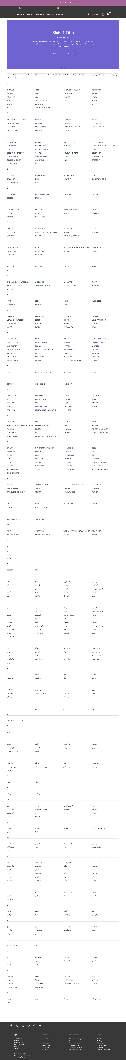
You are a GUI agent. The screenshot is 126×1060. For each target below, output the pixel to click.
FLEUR (9, 213)
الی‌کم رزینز (39, 626)
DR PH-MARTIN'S (13, 183)
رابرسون (10, 763)
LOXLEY (95, 323)
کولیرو (65, 880)
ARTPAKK (66, 104)
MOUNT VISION (13, 360)
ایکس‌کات (66, 633)
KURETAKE (67, 304)
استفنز (65, 611)
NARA (9, 372)
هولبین (9, 964)
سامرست (38, 806)
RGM (65, 425)
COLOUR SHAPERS (70, 153)
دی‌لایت (65, 751)
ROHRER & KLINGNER (100, 429)
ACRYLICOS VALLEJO (71, 90)
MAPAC (38, 346)
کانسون (94, 866)
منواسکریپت (67, 930)
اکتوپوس (94, 622)
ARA (36, 97)
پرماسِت (94, 674)
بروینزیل (66, 652)
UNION (9, 507)
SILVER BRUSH (69, 455)
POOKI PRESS (68, 406)
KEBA (37, 301)
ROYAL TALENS (12, 436)
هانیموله (66, 957)
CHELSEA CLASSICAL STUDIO (103, 146)
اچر (36, 608)
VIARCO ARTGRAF (13, 519)
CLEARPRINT (68, 149)
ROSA (37, 433)
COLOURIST (96, 153)
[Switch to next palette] (89, 14)
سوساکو (38, 813)
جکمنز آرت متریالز (69, 709)
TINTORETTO (68, 488)
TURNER (95, 492)
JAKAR (94, 282)
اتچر (8, 608)
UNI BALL (95, 504)
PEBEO (9, 399)
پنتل (64, 678)
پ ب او (9, 674)
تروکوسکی (10, 693)
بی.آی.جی (38, 659)
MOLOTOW (67, 357)
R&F (36, 422)
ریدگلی (9, 770)
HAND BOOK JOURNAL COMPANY (76, 248)
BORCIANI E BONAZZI (71, 127)
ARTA (65, 101)
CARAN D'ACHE (98, 142)
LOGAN (66, 323)
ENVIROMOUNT (69, 194)
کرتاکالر (37, 870)
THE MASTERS (12, 488)
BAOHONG (39, 120)
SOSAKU (10, 462)
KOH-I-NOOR (11, 304)
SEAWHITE (11, 452)
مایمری (9, 930)
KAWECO (10, 301)
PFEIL (37, 403)
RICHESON (11, 429)
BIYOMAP (38, 123)
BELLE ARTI (67, 120)
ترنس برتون (96, 690)
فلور (36, 847)
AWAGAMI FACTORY (42, 108)
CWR (37, 164)
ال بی (9, 626)
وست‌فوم (66, 976)
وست (37, 976)
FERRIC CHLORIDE (70, 210)
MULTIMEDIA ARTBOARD (72, 360)
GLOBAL (66, 232)
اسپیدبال (66, 608)
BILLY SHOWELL (13, 123)
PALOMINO (39, 396)
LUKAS (9, 327)
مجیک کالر (38, 930)
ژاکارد (9, 794)
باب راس (10, 648)
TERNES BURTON (41, 485)
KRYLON (38, 304)
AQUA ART (11, 97)
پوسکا (94, 678)
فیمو (8, 851)
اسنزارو (94, 619)
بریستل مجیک (96, 652)
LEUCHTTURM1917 (99, 320)
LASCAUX (67, 316)
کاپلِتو (8, 862)
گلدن (36, 896)
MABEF (66, 339)
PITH (8, 406)
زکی (8, 782)
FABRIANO (39, 210)
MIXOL (65, 353)
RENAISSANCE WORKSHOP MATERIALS (20, 425)
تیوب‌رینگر (66, 697)
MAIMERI (66, 342)
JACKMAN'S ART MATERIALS (18, 282)
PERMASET (11, 403)
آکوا (36, 592)
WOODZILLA (96, 535)
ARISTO (94, 97)
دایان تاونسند (11, 748)
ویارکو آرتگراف (68, 980)
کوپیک (65, 877)
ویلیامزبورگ (96, 983)
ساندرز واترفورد (68, 806)
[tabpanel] (63, 44)
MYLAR (94, 360)
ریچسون (94, 767)
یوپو (36, 999)
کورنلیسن (38, 880)
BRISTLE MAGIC (98, 127)
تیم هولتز (10, 697)
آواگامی (37, 596)
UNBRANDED (68, 504)
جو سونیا (95, 709)
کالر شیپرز (10, 866)
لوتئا (93, 911)
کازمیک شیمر (96, 862)
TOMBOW (95, 488)
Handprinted (12, 251)
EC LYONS (11, 194)
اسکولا (37, 619)
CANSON (38, 142)
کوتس (94, 877)
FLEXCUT (38, 213)
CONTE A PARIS (41, 156)
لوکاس (9, 915)
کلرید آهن (95, 873)
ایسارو (9, 633)
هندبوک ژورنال (68, 961)
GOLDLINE (11, 236)
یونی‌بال (65, 999)
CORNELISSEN (97, 156)
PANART (66, 396)
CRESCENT (96, 160)
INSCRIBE (38, 267)
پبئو (64, 674)
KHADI (65, 301)
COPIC (65, 156)
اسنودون (10, 622)
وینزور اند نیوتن (12, 987)
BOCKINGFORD (41, 127)
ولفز (8, 980)
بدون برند (66, 648)
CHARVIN (67, 146)
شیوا (36, 832)
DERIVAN (38, 179)
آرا (36, 582)
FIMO (94, 210)
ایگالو (93, 633)
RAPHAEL (67, 422)
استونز (9, 615)
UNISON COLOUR (41, 507)
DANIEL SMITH (69, 175)
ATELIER (10, 108)
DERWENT (67, 179)
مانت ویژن (67, 927)
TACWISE (10, 485)
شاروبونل (38, 828)
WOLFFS (66, 535)
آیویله (93, 596)
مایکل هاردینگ (96, 927)
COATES (95, 149)
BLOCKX (66, 123)
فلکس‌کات (10, 847)
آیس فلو (66, 596)
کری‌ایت (9, 873)
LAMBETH (10, 316)
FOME (65, 213)
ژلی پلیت (38, 794)
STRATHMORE (68, 469)
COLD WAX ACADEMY (15, 153)
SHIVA (37, 455)
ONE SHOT (67, 384)
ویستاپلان (95, 980)
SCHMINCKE (68, 448)
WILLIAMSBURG (98, 531)
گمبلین (94, 896)
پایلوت (37, 674)
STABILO (10, 466)
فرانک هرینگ (67, 843)
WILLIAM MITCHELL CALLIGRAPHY (76, 531)
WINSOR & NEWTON (42, 535)
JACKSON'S (39, 282)
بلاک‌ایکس (38, 655)
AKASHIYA (11, 94)
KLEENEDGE (96, 301)
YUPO (9, 558)
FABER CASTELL (13, 210)
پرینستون (10, 678)
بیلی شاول (95, 659)
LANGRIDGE (39, 316)
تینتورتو (37, 697)
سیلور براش (11, 816)
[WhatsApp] (28, 1026)
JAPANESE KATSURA (15, 286)
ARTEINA (95, 101)
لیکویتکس (95, 915)
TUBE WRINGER (69, 492)
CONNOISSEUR (12, 156)
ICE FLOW (10, 267)
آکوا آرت (66, 592)
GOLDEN (95, 232)
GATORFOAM (40, 229)
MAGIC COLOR (12, 342)
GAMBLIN (10, 229)
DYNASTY (39, 183)
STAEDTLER (39, 466)
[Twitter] (17, 1026)
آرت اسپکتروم (68, 582)
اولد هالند (38, 629)
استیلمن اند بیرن (68, 615)
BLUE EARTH (97, 123)
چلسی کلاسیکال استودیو (15, 720)
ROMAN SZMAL (13, 433)
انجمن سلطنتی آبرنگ (98, 626)
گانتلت (9, 892)
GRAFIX (38, 236)
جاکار (8, 709)
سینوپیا (37, 816)
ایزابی (94, 629)
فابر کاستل (10, 843)
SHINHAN (10, 455)
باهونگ (37, 648)
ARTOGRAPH (40, 104)
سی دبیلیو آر (96, 813)
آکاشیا (9, 592)
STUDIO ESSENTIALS (100, 469)
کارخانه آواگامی (68, 862)
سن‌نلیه (94, 809)
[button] (20, 8)
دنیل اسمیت (39, 751)
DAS (93, 175)
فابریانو (37, 843)
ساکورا (9, 806)
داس (36, 744)
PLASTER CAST (41, 406)
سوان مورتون (11, 813)
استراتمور (38, 611)
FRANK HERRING (98, 213)
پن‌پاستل (38, 678)
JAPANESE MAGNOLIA (43, 286)
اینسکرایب (10, 636)
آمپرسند (94, 592)
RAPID (94, 422)
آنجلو (8, 596)
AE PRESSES (96, 90)
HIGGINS (95, 251)
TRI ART (38, 492)
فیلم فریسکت (96, 847)
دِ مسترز (10, 744)
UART (9, 504)
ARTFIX (9, 104)
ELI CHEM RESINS (42, 194)
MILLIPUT (38, 353)
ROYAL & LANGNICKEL (100, 433)
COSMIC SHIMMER (14, 160)
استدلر (9, 611)
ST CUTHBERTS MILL (100, 462)
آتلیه (8, 582)
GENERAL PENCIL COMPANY (46, 232)
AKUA (37, 94)
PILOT (65, 403)
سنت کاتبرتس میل (41, 809)
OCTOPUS (11, 384)
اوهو (64, 629)
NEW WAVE (67, 372)
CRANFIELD (39, 160)
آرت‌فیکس (66, 585)
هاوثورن (94, 957)
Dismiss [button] (73, 3)
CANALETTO (11, 142)
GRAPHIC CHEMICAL (71, 236)
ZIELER (37, 570)
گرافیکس (95, 892)
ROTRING (66, 433)
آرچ (36, 589)
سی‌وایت (66, 816)
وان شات (10, 976)
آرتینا (8, 589)
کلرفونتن (66, 873)
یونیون (9, 1002)
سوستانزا (66, 813)
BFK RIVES (96, 120)
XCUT (9, 546)
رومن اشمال (96, 763)
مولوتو (94, 930)
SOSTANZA (39, 462)
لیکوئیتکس (66, 915)
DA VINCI (10, 175)
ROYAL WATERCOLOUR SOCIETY (47, 436)
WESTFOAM (39, 531)
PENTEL (95, 399)
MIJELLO (95, 350)
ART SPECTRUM (41, 101)
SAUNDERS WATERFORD (44, 448)
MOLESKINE (39, 357)
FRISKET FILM (40, 217)
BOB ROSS (11, 127)
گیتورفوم (10, 899)
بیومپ (9, 663)
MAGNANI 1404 (41, 342)
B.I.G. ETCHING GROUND (16, 120)
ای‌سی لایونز (39, 633)
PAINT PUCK (11, 396)
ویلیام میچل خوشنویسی (71, 983)
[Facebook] (11, 1026)
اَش (36, 622)
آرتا (8, 585)
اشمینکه (66, 622)
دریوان (94, 748)
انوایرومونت (11, 629)
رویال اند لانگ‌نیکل (41, 767)
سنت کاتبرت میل (12, 809)
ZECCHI (10, 570)
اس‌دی (94, 615)
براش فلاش (96, 648)
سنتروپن (66, 809)
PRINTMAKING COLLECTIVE (45, 410)
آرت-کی (94, 582)
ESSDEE (10, 198)
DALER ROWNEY (41, 175)
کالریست (38, 866)
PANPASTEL (96, 396)
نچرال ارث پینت (12, 945)
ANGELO (95, 94)
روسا (65, 763)
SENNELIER (67, 452)
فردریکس (95, 843)
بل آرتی (9, 655)
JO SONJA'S (96, 286)
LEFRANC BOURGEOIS (15, 320)
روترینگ (37, 763)
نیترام (37, 945)
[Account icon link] (102, 14)
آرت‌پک (37, 585)
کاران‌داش (38, 862)
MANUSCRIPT (12, 346)
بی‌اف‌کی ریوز (68, 659)
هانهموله (38, 957)
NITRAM (95, 372)
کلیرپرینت (10, 877)
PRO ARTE (67, 410)
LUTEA (37, 327)
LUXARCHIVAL (68, 327)
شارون (65, 828)
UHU (37, 504)
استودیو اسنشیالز (97, 611)
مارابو (37, 927)
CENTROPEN (12, 146)
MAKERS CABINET (99, 342)
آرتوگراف (95, 585)
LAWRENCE (96, 316)
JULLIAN (10, 289)
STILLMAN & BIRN (98, 466)
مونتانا (9, 934)
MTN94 (38, 360)
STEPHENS (67, 466)
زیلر (36, 782)
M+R (37, 339)
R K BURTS (11, 422)
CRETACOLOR (12, 164)
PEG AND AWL (40, 399)
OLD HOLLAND (41, 384)
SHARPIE (95, 452)
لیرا (36, 915)
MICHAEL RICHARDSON (44, 350)
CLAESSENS (11, 149)
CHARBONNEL (40, 146)
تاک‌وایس (10, 690)
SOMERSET (96, 459)
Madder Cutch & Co (100, 339)
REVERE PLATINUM (42, 425)
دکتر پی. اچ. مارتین (13, 751)
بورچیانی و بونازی (97, 655)
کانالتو (65, 866)
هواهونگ (94, 961)
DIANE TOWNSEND (99, 179)
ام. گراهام (66, 626)
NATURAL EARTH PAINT (44, 372)
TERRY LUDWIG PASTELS (73, 485)
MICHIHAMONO (69, 350)
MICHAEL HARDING (14, 350)
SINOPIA (95, 455)
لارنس (9, 911)
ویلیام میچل (39, 983)
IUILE (9, 270)
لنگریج (65, 911)
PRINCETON (11, 410)
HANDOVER (96, 248)
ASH (93, 104)
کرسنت (66, 870)
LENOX (66, 320)
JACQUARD (67, 282)
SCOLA (94, 448)
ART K (9, 101)
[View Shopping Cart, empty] (108, 14)
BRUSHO (38, 130)
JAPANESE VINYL (70, 286)
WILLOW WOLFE (13, 535)
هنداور (37, 961)
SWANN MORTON (13, 473)
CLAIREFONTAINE (42, 149)
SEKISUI (38, 452)
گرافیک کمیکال (68, 892)
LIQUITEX (38, 323)
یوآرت (9, 999)
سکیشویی (95, 806)
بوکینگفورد (10, 659)
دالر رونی (66, 744)
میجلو (37, 934)
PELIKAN (66, 399)
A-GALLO (10, 90)
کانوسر (9, 870)
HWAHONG (39, 255)
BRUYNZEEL (68, 130)
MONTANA (96, 357)
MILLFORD (11, 353)
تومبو (93, 693)
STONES (38, 469)
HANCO (38, 248)
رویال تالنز (66, 767)
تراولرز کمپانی (40, 690)
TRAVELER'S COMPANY (16, 492)
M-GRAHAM (11, 339)
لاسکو (37, 911)
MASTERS (95, 346)
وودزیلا (37, 980)
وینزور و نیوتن (39, 987)
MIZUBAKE (96, 353)
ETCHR (38, 198)
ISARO (94, 267)
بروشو (9, 652)
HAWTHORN (39, 251)
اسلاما (65, 619)
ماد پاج (9, 927)
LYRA (94, 327)
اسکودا (9, 619)
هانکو (8, 957)
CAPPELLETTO (69, 142)
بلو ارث (65, 655)
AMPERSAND (68, 94)
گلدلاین (9, 896)
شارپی (9, 828)
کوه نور (94, 880)
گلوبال (65, 896)
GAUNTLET (67, 229)
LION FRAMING (12, 323)
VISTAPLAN (39, 519)
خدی (8, 732)
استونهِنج (38, 615)
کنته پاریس (38, 877)
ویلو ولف (10, 983)
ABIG (37, 90)
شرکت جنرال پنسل (98, 828)
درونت (65, 748)
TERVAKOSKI (96, 485)
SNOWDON (67, 459)
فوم (64, 847)
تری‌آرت (66, 693)
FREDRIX (10, 217)
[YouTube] (40, 1026)
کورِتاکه (9, 880)
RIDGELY (38, 429)
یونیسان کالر (96, 999)
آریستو (65, 589)
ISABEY (66, 267)
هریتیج (9, 961)
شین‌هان (9, 832)
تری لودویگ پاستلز (41, 693)
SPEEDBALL (67, 462)
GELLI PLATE (12, 232)
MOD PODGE (12, 357)
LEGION (38, 320)
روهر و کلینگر (11, 767)
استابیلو (94, 608)
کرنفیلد (94, 870)
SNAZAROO (39, 459)
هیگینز (37, 964)
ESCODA (95, 194)
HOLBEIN (10, 255)
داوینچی (94, 744)
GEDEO (94, 229)
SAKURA (10, 448)
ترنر (64, 690)
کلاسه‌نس (38, 873)
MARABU (66, 346)
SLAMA (9, 459)
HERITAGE (67, 251)
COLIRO (38, 153)
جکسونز (38, 709)
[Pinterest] (34, 1026)
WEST (9, 531)
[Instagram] (23, 1026)
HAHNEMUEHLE (13, 248)
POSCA (94, 406)
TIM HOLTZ (39, 488)
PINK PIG (95, 403)
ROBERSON (67, 429)
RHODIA (95, 425)
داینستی (37, 748)
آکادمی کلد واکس (97, 589)
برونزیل (37, 652)
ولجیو (93, 976)
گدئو (36, 892)
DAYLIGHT (11, 179)
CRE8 (65, 160)
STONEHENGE (12, 469)
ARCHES (66, 97)
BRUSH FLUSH (12, 130)
